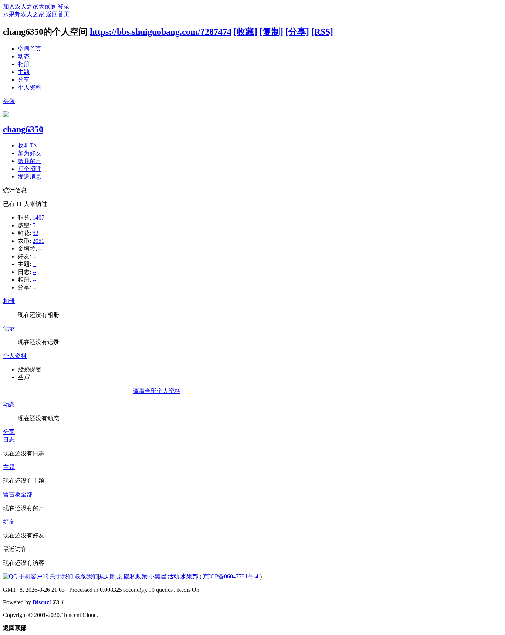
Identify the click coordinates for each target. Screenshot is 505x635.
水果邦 (189, 576)
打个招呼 (29, 169)
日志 (9, 440)
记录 (9, 328)
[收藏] (245, 32)
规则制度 (111, 576)
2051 (38, 241)
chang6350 (23, 129)
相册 (24, 64)
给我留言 (29, 161)
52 (35, 233)
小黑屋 (157, 576)
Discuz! (42, 602)
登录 (64, 6)
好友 (9, 522)
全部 (27, 494)
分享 (24, 80)
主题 (24, 72)
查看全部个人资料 (156, 391)
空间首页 (29, 48)
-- (40, 248)
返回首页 (58, 14)
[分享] (297, 32)
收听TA (27, 145)
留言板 (12, 494)
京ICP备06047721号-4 (230, 576)
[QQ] (10, 576)
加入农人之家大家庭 (29, 6)
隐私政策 (136, 576)
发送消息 (29, 176)
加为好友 (29, 153)
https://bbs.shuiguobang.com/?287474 (160, 32)
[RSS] (322, 32)
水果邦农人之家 (23, 14)
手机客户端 (33, 576)
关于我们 (61, 576)
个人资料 (29, 87)
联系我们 (86, 576)
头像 (9, 101)
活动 (173, 576)
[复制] (271, 32)
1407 (38, 217)
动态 (24, 56)
